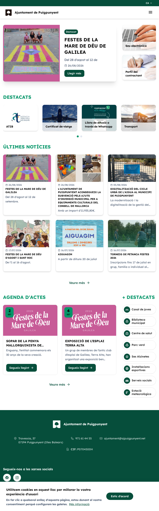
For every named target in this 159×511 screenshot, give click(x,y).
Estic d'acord (120, 496)
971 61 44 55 (83, 438)
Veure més (79, 283)
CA (149, 3)
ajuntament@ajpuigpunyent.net (124, 438)
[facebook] (7, 478)
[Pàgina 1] (78, 136)
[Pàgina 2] (81, 136)
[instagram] (17, 478)
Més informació (79, 504)
